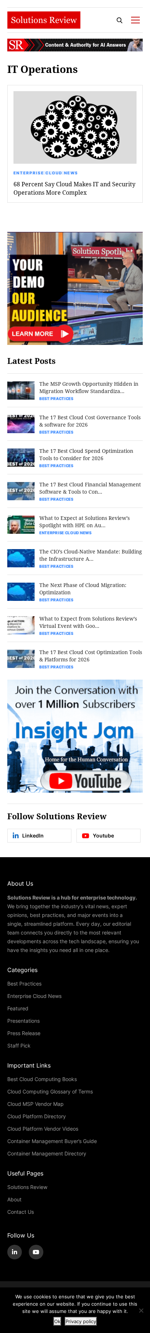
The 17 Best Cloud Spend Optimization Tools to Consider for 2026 (86, 454)
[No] (141, 1310)
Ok (57, 1321)
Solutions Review (27, 1187)
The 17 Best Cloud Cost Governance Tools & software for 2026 (90, 421)
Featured (17, 1008)
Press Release (23, 1033)
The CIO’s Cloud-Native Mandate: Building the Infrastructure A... (90, 555)
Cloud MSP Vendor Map (35, 1103)
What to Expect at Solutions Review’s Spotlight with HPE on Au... (84, 521)
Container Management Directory (46, 1153)
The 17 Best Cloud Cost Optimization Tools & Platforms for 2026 (90, 656)
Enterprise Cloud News (45, 173)
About (14, 1199)
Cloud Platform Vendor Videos (42, 1128)
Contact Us (20, 1211)
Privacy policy (81, 1321)
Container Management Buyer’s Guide (52, 1141)
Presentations (23, 1020)
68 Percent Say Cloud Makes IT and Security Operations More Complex (74, 188)
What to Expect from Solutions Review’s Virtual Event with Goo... (88, 622)
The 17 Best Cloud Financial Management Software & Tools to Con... (90, 488)
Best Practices (56, 398)
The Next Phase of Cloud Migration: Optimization (82, 589)
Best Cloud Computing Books (42, 1079)
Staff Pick (19, 1045)
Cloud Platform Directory (36, 1116)
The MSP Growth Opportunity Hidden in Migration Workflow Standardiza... (88, 387)
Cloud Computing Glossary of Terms (50, 1091)
